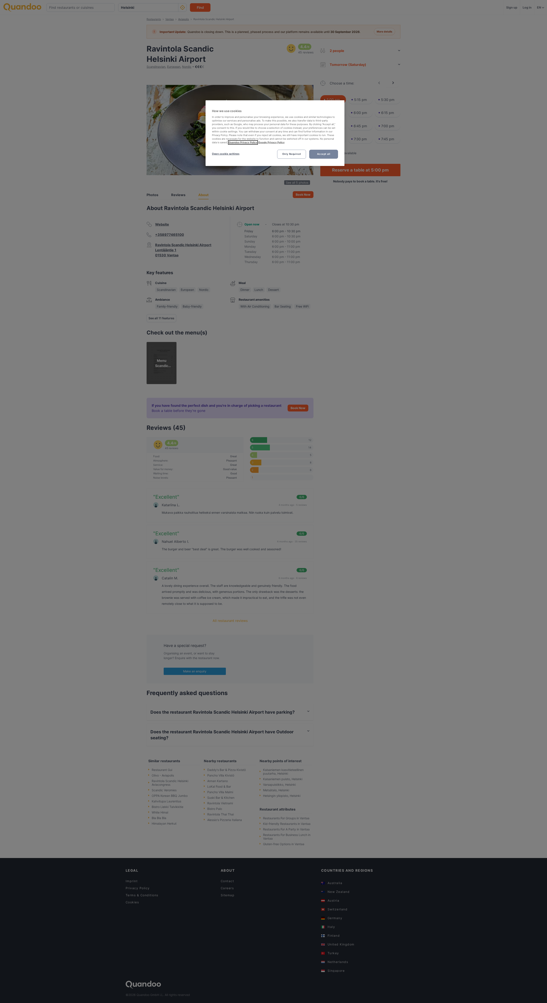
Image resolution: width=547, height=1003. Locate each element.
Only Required (291, 153)
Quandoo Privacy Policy (243, 142)
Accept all (323, 153)
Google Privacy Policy (271, 142)
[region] (275, 133)
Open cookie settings (225, 153)
